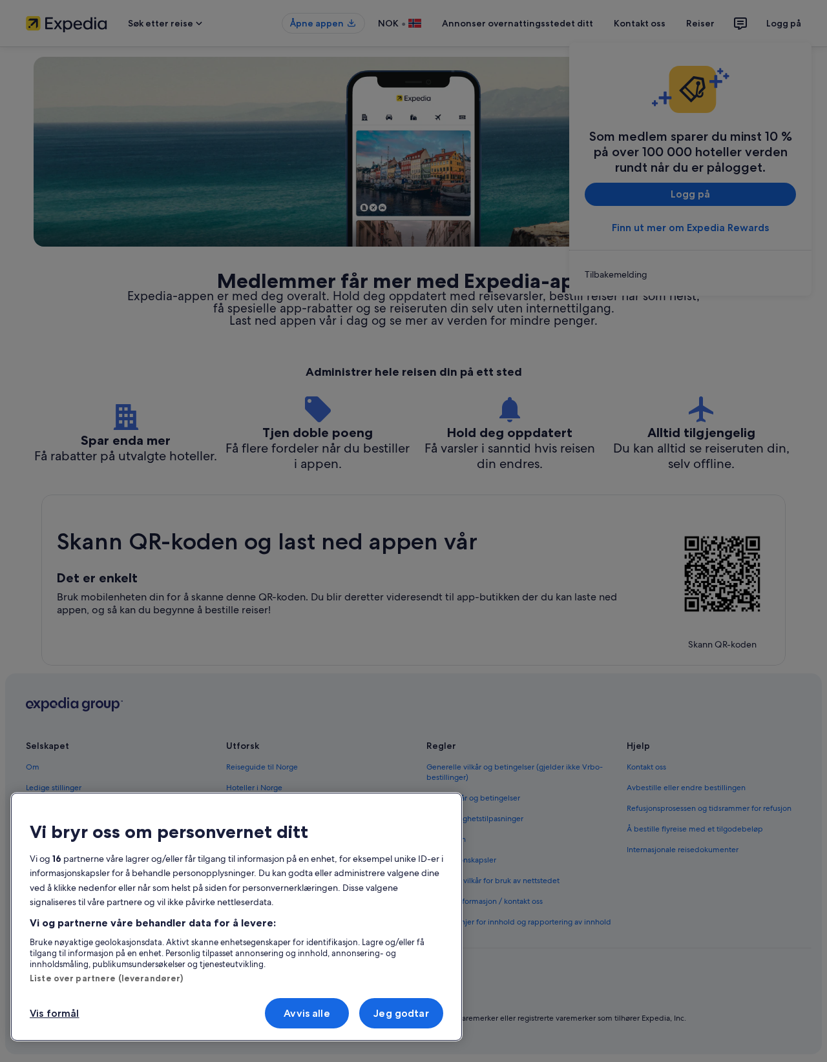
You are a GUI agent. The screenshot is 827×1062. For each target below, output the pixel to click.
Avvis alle (307, 1013)
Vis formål (54, 1013)
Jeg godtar (401, 1013)
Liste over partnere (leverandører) (106, 978)
